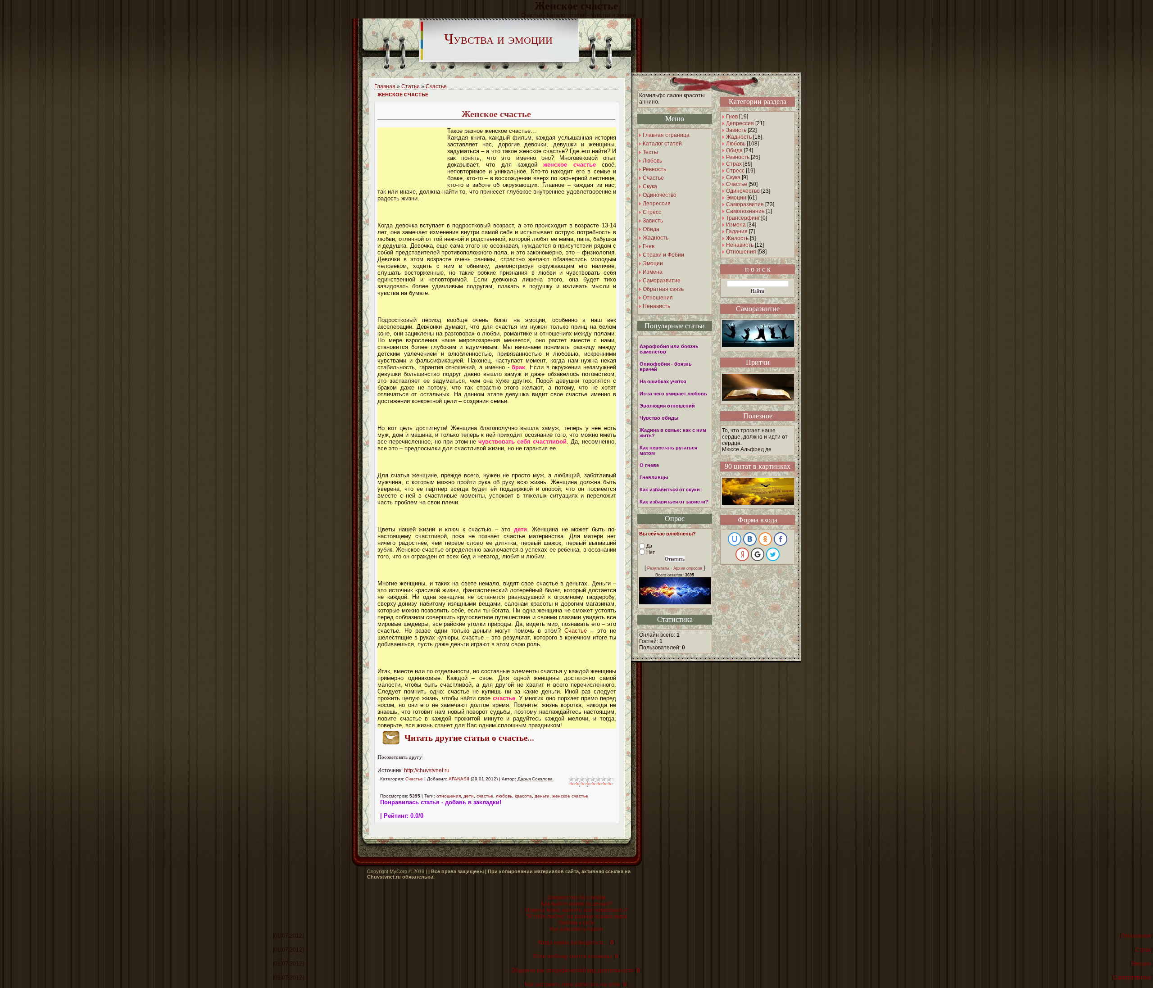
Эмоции (736, 198)
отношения (448, 795)
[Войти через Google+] (757, 554)
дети (468, 795)
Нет (650, 552)
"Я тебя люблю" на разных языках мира (576, 916)
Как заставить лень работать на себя (572, 984)
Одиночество (743, 191)
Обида (734, 150)
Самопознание (745, 211)
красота (523, 795)
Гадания (737, 231)
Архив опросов (687, 568)
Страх (734, 164)
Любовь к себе (576, 923)
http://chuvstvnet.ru (426, 770)
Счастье (436, 86)
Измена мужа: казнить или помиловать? (576, 910)
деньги (542, 795)
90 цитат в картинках (757, 466)
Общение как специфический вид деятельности (572, 970)
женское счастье (570, 795)
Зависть (736, 130)
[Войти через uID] (734, 539)
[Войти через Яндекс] (742, 554)
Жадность (739, 137)
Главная (384, 86)
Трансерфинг (743, 218)
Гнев (732, 116)
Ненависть (740, 245)
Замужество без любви (576, 897)
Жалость (737, 238)
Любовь (735, 143)
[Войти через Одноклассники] (765, 539)
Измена (736, 225)
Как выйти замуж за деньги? (577, 904)
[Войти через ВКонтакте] (750, 539)
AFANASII (459, 778)
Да (649, 545)
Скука (733, 177)
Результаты (658, 568)
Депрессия (740, 123)
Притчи (758, 362)
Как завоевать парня (576, 929)
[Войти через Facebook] (780, 539)
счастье (485, 795)
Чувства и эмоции (498, 39)
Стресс (735, 171)
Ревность (737, 157)
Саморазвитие (745, 204)
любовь (504, 795)
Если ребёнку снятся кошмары (572, 956)
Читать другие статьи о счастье (465, 738)
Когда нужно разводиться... (572, 942)
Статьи (410, 86)
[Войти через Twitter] (773, 554)
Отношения (741, 252)
